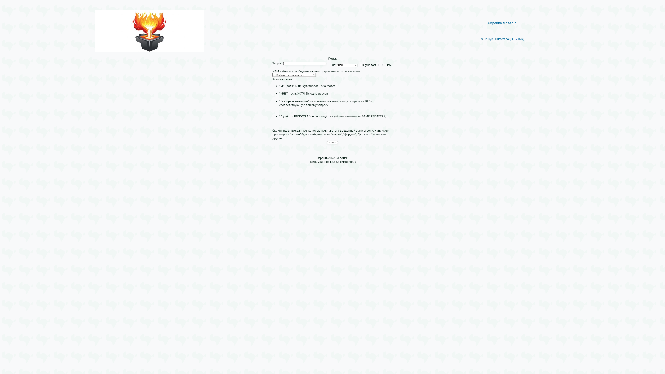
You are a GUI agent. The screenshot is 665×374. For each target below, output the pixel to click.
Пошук (488, 39)
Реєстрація (505, 39)
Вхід (521, 39)
